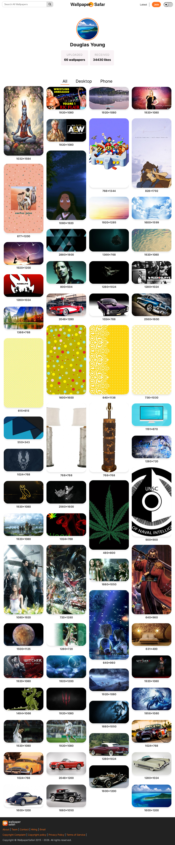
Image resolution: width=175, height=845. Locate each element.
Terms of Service (75, 834)
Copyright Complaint (14, 834)
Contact (24, 829)
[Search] (49, 4)
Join (156, 4)
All (65, 81)
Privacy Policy (56, 834)
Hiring (34, 829)
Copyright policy (37, 834)
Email (42, 829)
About (6, 829)
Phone (106, 81)
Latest (143, 4)
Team (14, 829)
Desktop (84, 81)
